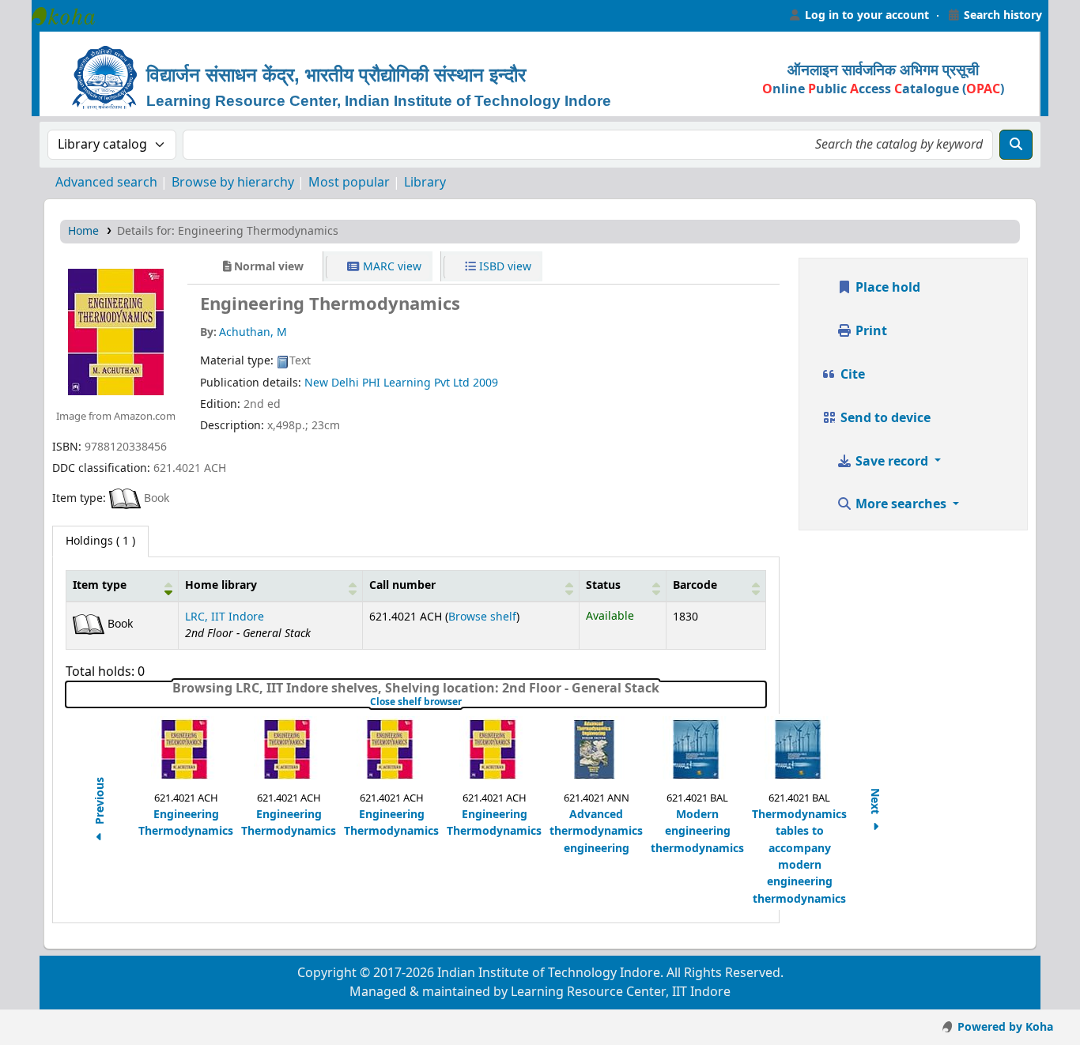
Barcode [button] (695, 585)
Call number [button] (402, 585)
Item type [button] (100, 585)
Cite (851, 374)
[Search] (1016, 145)
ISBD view (503, 266)
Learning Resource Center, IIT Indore (71, 16)
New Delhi (331, 383)
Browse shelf (482, 617)
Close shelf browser (465, 701)
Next (875, 802)
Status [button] (603, 585)
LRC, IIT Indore (224, 617)
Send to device (884, 418)
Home (83, 231)
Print (869, 331)
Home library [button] (221, 585)
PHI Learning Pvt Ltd (416, 383)
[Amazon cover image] (115, 331)
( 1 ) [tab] (100, 541)
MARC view (390, 266)
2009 (485, 383)
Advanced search (106, 182)
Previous (100, 803)
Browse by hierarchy (233, 182)
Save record (891, 461)
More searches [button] (901, 504)
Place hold (886, 287)
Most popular (349, 182)
